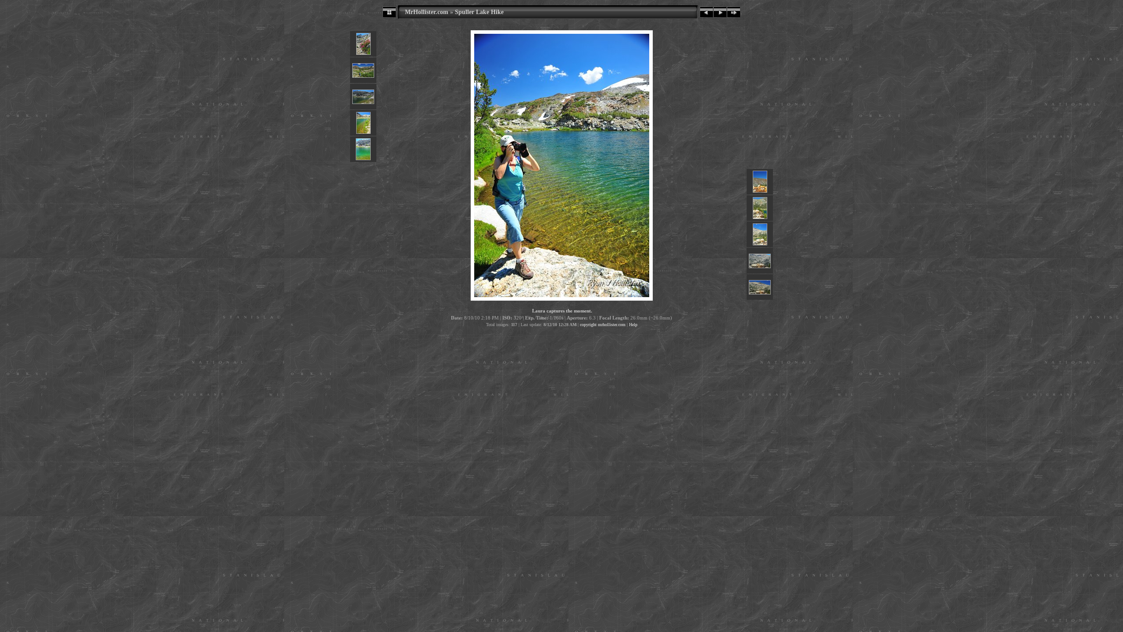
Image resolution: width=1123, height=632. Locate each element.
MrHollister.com (426, 11)
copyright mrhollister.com (603, 324)
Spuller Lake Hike (479, 11)
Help (633, 324)
